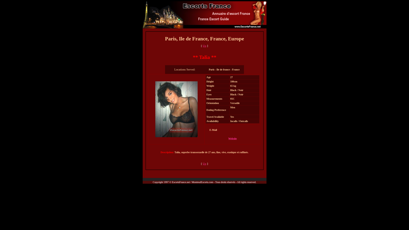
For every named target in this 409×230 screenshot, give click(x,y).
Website (232, 138)
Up (204, 45)
